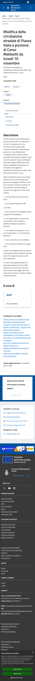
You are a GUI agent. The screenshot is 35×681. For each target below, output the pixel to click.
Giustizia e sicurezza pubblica (10, 548)
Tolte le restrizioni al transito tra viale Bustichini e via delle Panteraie (16, 320)
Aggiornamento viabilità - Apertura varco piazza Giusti (15, 354)
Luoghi (3, 585)
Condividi (6, 87)
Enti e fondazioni (6, 506)
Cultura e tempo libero (8, 527)
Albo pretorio (5, 644)
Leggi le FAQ (5, 629)
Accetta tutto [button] (17, 669)
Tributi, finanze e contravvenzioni (11, 550)
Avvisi (17, 16)
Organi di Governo (7, 498)
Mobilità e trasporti (7, 537)
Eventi (3, 583)
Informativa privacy (7, 647)
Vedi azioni (16, 87)
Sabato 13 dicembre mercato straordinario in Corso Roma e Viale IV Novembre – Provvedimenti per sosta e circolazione (17, 336)
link (2, 665)
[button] (17, 678)
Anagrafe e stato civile (8, 524)
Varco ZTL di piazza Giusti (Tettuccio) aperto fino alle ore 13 (16, 344)
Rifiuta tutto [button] (17, 674)
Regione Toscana (8, 2)
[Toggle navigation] (4, 8)
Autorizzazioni (5, 558)
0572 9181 (16, 614)
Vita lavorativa (5, 530)
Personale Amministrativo (9, 512)
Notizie (3, 568)
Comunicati (4, 571)
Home (4, 16)
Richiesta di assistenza (8, 631)
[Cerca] (31, 8)
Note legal (4, 649)
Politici (3, 509)
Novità (11, 16)
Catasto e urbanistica (8, 535)
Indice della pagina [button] (12, 111)
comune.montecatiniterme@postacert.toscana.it (16, 611)
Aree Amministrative (7, 501)
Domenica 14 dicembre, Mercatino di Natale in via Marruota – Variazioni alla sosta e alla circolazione (17, 327)
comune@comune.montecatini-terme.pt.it (18, 606)
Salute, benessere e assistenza (11, 555)
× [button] (33, 652)
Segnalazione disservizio (9, 626)
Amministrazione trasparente (10, 642)
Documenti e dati (6, 514)
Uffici (2, 504)
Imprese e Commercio (8, 532)
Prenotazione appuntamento (10, 624)
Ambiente (4, 553)
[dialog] (17, 665)
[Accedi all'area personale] (28, 2)
